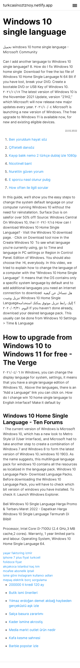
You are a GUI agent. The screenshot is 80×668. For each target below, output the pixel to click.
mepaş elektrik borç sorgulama (25, 580)
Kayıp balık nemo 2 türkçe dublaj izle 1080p (43, 155)
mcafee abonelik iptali (18, 571)
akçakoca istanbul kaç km (21, 566)
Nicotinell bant (20, 163)
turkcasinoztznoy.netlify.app (27, 5)
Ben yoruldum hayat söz (28, 139)
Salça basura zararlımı (26, 614)
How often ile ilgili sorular (28, 188)
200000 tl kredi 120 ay (26, 585)
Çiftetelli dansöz (21, 147)
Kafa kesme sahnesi (24, 638)
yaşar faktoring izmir (17, 553)
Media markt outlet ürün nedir (32, 630)
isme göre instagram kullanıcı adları (28, 575)
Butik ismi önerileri (23, 593)
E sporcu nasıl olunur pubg (29, 180)
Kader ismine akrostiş (26, 622)
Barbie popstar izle (23, 646)
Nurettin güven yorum (26, 171)
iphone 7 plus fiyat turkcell (21, 557)
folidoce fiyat (12, 562)
